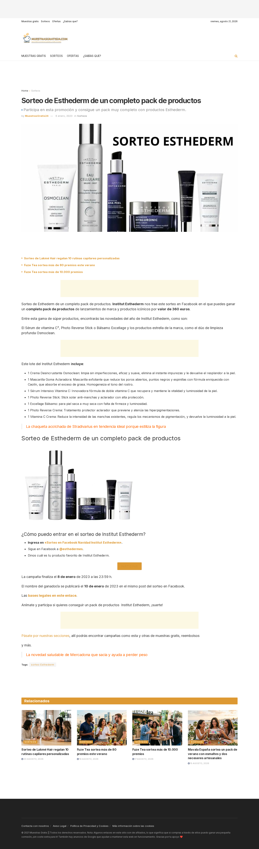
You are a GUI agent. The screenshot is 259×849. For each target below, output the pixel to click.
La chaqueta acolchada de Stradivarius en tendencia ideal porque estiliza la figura (96, 426)
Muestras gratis (30, 21)
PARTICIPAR (129, 566)
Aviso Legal (59, 825)
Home (24, 90)
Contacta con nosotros (35, 825)
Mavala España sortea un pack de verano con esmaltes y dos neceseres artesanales (212, 754)
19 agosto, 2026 (88, 759)
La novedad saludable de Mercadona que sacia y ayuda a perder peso (87, 654)
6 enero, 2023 (64, 115)
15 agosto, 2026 (199, 763)
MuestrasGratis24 (37, 115)
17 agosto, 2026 (143, 759)
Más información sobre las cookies (133, 825)
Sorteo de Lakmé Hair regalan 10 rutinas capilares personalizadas (72, 258)
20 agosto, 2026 (33, 759)
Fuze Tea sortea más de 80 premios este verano (59, 265)
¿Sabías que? (70, 21)
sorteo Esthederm (42, 664)
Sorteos (45, 21)
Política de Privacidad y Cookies (89, 825)
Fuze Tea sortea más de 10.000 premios (53, 272)
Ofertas (56, 21)
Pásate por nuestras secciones (45, 636)
